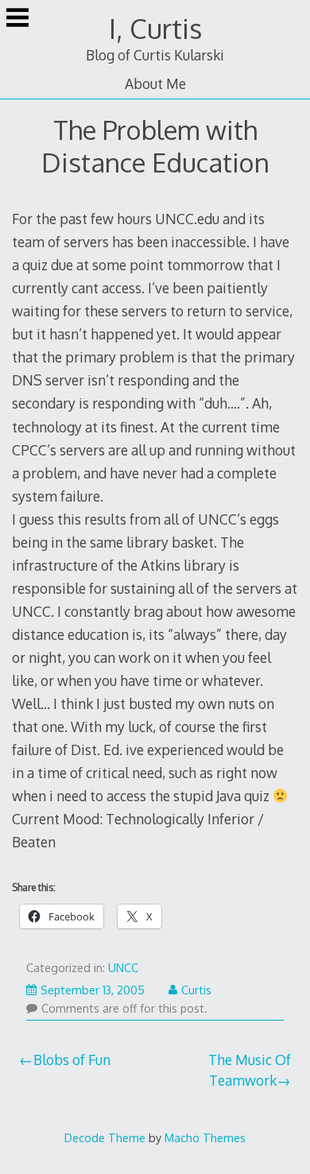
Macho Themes (205, 1137)
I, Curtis (155, 28)
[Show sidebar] (17, 19)
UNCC (123, 967)
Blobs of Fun (71, 1059)
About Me (155, 83)
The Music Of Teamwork (249, 1070)
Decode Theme (104, 1137)
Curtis (196, 990)
